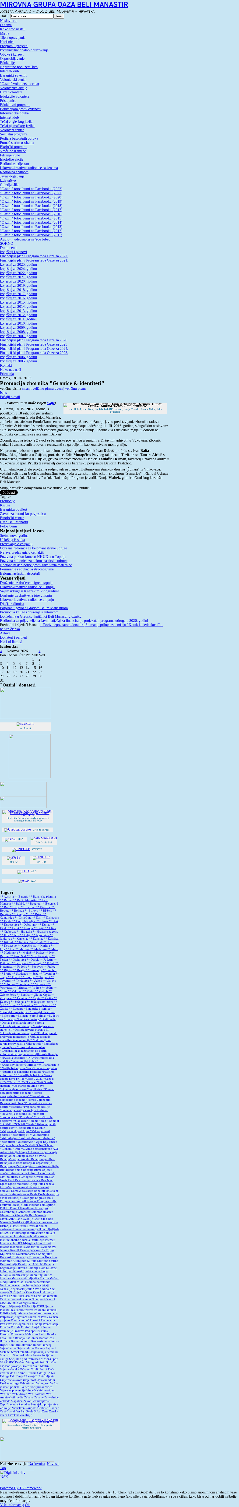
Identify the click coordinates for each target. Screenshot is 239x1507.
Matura (44, 1278)
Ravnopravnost (21, 1341)
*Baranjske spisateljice (15, 1012)
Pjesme (49, 1306)
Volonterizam (47, 1390)
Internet (50, 1240)
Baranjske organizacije (37, 1162)
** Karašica (51, 938)
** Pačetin (46, 959)
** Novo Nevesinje (39, 956)
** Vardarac (23, 984)
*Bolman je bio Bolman (31, 1015)
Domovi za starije (22, 1190)
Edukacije (15, 1197)
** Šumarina (25, 1005)
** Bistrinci (28, 907)
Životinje (26, 1415)
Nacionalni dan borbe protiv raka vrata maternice (36, 565)
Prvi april (31, 1331)
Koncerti (6, 1257)
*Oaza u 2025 (16, 1082)
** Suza (33, 973)
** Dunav (44, 924)
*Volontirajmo (9, 1138)
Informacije (19, 1233)
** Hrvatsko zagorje (45, 931)
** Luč (10, 949)
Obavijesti (39, 1299)
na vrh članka (10, 629)
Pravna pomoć (20, 1320)
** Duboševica (10, 924)
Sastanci (5, 1352)
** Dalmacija (50, 917)
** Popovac (35, 966)
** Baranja (21, 896)
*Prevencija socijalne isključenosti (22, 1113)
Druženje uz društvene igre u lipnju (26, 595)
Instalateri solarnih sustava (31, 1236)
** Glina (50, 928)
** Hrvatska (25, 931)
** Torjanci (43, 977)
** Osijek (33, 959)
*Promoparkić (9, 1117)
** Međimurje (9, 952)
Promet (46, 1327)
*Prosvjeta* (26, 1117)
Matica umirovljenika (25, 1278)
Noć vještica (18, 1292)
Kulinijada (20, 1261)
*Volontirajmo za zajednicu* (37, 1138)
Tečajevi (25, 1369)
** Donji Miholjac (24, 921)
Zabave (39, 1397)
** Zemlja (23, 994)
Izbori (40, 1243)
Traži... (5, 16)
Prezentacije (51, 1324)
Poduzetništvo (24, 1310)
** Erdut (14, 928)
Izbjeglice (29, 1243)
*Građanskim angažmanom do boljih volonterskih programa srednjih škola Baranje (29, 1052)
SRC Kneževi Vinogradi (23, 1362)
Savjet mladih (20, 1352)
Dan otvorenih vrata (28, 1180)
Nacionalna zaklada (37, 1282)
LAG (34, 1264)
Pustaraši (43, 1331)
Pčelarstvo (32, 1334)
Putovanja (18, 1334)
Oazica (29, 1296)
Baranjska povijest (13, 509)
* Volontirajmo (39, 1134)
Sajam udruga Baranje (31, 1348)
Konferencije (20, 1257)
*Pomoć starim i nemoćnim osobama (25, 1098)
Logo (44, 1271)
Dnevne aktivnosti (27, 1187)
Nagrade (31, 1285)
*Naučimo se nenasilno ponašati (21, 1071)
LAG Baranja (45, 1264)
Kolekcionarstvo (27, 1254)
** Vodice (35, 987)
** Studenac (20, 973)
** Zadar (29, 991)
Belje (55, 1166)
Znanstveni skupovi (24, 1408)
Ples (12, 1310)
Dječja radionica (12, 604)
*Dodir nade (48, 1019)
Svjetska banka (10, 1369)
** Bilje (15, 907)
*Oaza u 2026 (34, 1082)
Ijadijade (53, 1229)
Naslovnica (36, 1464)
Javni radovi (48, 1247)
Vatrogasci (43, 1383)
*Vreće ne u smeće (45, 1141)
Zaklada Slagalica (11, 1401)
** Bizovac (43, 907)
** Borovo (32, 910)
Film (26, 1204)
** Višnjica (20, 987)
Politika (5, 1313)
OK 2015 (13, 1303)
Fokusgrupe (47, 1204)
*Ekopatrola (34, 1043)
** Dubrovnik (29, 924)
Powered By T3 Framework (21, 1488)
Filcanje (17, 1204)
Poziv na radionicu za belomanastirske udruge (33, 561)
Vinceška (32, 1390)
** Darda (6, 921)
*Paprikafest (35, 1089)
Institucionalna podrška (15, 1240)
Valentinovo (28, 1383)
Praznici (35, 1320)
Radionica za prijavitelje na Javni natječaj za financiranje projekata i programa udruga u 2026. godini (74, 621)
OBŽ (3, 1303)
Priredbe (5, 1327)
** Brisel (37, 914)
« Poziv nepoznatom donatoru (62, 625)
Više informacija (12, 1505)
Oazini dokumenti (45, 1296)
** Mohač (25, 952)
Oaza (29, 1292)
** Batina (6, 900)
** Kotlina (43, 945)
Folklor (5, 1208)
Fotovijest (41, 1208)
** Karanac (36, 938)
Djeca (4, 1183)
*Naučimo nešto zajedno (41, 1068)
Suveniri (27, 1366)
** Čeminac (21, 998)
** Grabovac (8, 931)
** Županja (16, 1008)
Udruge (5, 1376)
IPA (20, 1243)
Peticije (32, 1306)
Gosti (37, 1218)
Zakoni (28, 1401)
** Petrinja (35, 963)
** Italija (26, 935)
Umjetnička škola (11, 1380)
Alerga (23, 1152)
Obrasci (50, 1299)
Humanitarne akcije (26, 1229)
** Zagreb (42, 991)
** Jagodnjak (41, 935)
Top (3, 1468)
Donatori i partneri (13, 637)
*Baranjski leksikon (42, 1012)
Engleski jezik (44, 1197)
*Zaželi (30, 1145)
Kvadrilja (24, 1264)
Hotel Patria (19, 1226)
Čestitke (43, 1408)
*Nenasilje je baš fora (30, 1075)
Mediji (4, 1282)
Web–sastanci (37, 1394)
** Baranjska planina (42, 896)
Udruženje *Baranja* (24, 1376)
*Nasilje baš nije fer (13, 1068)
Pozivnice (34, 1317)
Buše (11, 1173)
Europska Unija (46, 1201)
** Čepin (35, 998)
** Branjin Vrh (21, 914)
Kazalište (39, 1250)
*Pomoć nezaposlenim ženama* (21, 1094)
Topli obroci (39, 1369)
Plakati (5, 1310)
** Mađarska (38, 949)
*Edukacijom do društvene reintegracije (28, 1035)
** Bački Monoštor (25, 900)
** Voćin (47, 987)
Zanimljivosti (41, 1401)
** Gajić (39, 928)
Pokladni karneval (45, 1310)
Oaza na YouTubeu (12, 1296)
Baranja (52, 1152)
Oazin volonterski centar (16, 1299)
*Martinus (30, 1064)
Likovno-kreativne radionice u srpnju (27, 587)
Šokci (38, 1411)
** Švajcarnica (43, 1005)
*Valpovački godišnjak (15, 1131)
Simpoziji (6, 1355)
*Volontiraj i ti (20, 1134)
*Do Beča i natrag (28, 1019)
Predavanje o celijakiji (16, 544)
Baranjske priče (10, 1166)
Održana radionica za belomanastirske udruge (33, 548)
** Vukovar (15, 991)
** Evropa (27, 928)
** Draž (53, 921)
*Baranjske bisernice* (38, 1008)
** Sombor (49, 970)
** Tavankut (47, 973)
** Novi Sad (18, 956)
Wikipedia (17, 1397)
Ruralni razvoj (42, 1345)
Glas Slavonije (24, 1218)
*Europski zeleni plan (31, 1047)
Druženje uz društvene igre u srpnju (26, 583)
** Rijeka (6, 970)
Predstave (6, 1324)
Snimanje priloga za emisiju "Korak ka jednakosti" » (124, 625)
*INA (29, 1057)
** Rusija (19, 970)
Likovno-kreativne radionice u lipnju (27, 599)
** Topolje (28, 977)
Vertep (25, 1387)
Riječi (4, 1345)
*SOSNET (7, 1124)
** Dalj (37, 917)
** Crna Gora (23, 917)
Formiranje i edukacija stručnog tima (27, 569)
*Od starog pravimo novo (28, 1085)
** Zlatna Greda (40, 994)
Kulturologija (9, 1264)
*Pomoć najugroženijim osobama (27, 1091)
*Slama (34, 1120)
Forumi (15, 1208)
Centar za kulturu (26, 1173)
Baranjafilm (8, 1155)
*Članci (48, 1145)
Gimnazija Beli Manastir (30, 1215)
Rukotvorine (24, 1345)
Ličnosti (17, 1271)
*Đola (17, 1148)
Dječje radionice (18, 1183)
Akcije (14, 1152)
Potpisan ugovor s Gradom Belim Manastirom (34, 608)
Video (49, 1387)
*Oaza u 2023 (34, 1078)
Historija (6, 1226)
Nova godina (40, 1289)
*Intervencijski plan (24, 1061)
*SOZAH (20, 1124)
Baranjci (25, 1159)
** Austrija (7, 896)
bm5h (19, 1169)
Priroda (16, 1327)
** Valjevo (49, 980)
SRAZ (4, 1362)
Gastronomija (9, 1211)
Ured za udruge (10, 1383)
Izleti (47, 1243)
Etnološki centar (12, 518)
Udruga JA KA (46, 1373)
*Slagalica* (21, 1120)
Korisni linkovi (11, 642)
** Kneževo (51, 942)
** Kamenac (21, 938)
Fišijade (34, 1204)
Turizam (31, 1373)
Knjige (5, 505)
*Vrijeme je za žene (12, 1145)
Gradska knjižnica (23, 1222)
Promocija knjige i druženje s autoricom (29, 612)
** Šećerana (19, 1001)
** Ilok (5, 935)
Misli (13, 1282)
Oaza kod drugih (43, 1292)
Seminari (52, 1352)
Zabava (29, 1397)
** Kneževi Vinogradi (29, 942)
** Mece (52, 949)
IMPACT (6, 1233)
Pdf (24, 1306)
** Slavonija (34, 970)
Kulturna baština (47, 1261)
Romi (12, 1345)
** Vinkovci (39, 984)
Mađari (54, 1278)
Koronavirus (37, 1257)
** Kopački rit (27, 945)
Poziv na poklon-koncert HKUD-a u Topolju (33, 557)
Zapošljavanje (9, 1404)
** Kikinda (7, 942)
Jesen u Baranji (10, 1250)
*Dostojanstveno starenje (16, 1026)
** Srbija (6, 973)
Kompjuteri (45, 1254)
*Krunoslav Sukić (11, 1064)
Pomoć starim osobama (43, 1313)
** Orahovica (18, 959)
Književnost (8, 1254)
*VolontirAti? (25, 1141)
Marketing (36, 1275)
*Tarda (30, 1124)
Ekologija (28, 1197)
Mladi (21, 1282)
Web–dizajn (20, 1394)
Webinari (6, 1394)
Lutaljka (5, 1275)
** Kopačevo (9, 945)
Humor (43, 1229)
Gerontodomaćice (42, 1211)
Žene (45, 1411)
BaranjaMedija (10, 1159)
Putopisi (5, 1334)
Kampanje (26, 1250)
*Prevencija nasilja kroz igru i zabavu (24, 1110)
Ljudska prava (32, 1271)
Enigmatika (7, 1201)
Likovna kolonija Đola (31, 1268)
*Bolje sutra (8, 1015)
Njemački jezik (22, 1289)
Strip (42, 1362)
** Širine (11, 1005)
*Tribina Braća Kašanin (30, 1127)
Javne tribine (31, 1247)
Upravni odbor (46, 1380)
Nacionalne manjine (13, 1285)
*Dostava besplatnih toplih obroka (22, 1022)
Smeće (37, 1355)
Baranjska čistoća (11, 1162)
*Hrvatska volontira (13, 1057)
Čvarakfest (14, 1411)
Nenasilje (6, 1289)
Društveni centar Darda (23, 1194)
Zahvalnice (51, 1397)
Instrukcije (38, 1240)
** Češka (47, 998)
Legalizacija (8, 1268)
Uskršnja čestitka (12, 540)
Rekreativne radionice (45, 1341)
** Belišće (19, 903)
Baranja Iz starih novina (31, 1155)
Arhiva (5, 633)
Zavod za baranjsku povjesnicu (23, 514)
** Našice (38, 952)
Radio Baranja (16, 1338)
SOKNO (46, 1359)
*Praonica (15, 1106)
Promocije (7, 501)
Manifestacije (20, 1275)
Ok (27, 1505)
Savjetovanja (38, 1352)
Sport (55, 1359)
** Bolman (17, 910)
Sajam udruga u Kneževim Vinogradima (29, 591)
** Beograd (33, 903)
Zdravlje (5, 1408)
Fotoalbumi (8, 526)
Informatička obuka (40, 1233)
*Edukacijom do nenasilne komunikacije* (25, 1038)
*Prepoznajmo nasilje (36, 1106)
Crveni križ (41, 1176)
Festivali (6, 1204)
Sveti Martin (41, 1366)
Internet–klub (9, 1243)
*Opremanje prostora (13, 1089)
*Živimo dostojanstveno (37, 1148)
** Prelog (49, 966)
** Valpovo (7, 984)
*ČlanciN (6, 1148)
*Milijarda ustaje (48, 1064)
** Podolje (20, 966)
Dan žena (47, 1180)
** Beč (5, 907)
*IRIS (40, 1061)
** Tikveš (14, 977)
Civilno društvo (10, 1176)
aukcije (42, 1152)
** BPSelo (46, 910)
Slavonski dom (23, 1355)
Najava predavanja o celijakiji (22, 552)
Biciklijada (7, 1169)
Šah (23, 1411)
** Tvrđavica (21, 980)
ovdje (51, 403)
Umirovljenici (46, 1376)
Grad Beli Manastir (14, 522)
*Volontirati (8, 1141)
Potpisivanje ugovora (14, 1317)
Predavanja (48, 1320)
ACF (56, 1148)
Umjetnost (30, 1380)
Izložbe (5, 1247)
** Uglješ (36, 980)
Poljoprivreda (20, 1313)
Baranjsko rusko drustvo (36, 1166)
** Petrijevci (20, 963)
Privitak (26, 1327)
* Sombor (53, 1120)
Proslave (19, 1331)
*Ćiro (39, 1145)
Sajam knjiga (8, 1348)
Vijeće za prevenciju (13, 1390)
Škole (30, 1411)
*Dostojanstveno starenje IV (18, 1033)
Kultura (32, 1261)
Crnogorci (27, 1176)
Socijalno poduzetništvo (25, 1359)
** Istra (15, 935)
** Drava (42, 921)
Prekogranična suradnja (28, 1324)
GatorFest (24, 1211)
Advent (5, 1152)
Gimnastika (7, 1215)
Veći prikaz (37, 1387)
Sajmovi (51, 1348)
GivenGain (7, 1218)
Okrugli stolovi (28, 1303)
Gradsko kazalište (46, 1222)
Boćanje (28, 1169)
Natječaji (43, 1285)
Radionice (32, 1338)
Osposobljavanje (11, 1306)
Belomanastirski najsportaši (20, 573)
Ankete (32, 1152)
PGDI (41, 1306)
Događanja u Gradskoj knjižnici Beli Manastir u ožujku (40, 616)
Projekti (37, 1327)
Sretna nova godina (14, 536)
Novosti (53, 1464)
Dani (11, 1180)
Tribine (21, 1373)
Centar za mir (46, 1173)
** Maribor (22, 949)
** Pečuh (49, 963)
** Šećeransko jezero (40, 1001)
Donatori (40, 1190)
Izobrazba (16, 1247)
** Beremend (49, 903)
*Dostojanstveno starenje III (31, 1029)
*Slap (43, 1120)
